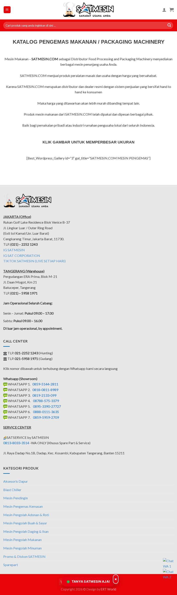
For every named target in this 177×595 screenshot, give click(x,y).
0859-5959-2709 (46, 417)
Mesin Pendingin (15, 498)
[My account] (164, 9)
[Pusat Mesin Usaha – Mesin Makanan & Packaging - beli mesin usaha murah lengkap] (89, 9)
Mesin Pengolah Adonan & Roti (26, 515)
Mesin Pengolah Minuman (22, 548)
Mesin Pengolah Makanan (22, 540)
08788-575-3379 (46, 401)
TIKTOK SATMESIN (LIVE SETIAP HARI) (34, 261)
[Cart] (171, 9)
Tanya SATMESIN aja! (91, 581)
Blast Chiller (12, 490)
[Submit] (169, 25)
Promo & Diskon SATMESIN (24, 556)
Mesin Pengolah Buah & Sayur (25, 523)
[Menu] (7, 9)
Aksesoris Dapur (15, 481)
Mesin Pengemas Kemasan (23, 506)
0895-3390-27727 (47, 406)
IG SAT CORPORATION (21, 255)
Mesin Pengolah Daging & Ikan (26, 531)
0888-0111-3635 (46, 412)
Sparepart (10, 565)
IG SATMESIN (14, 250)
